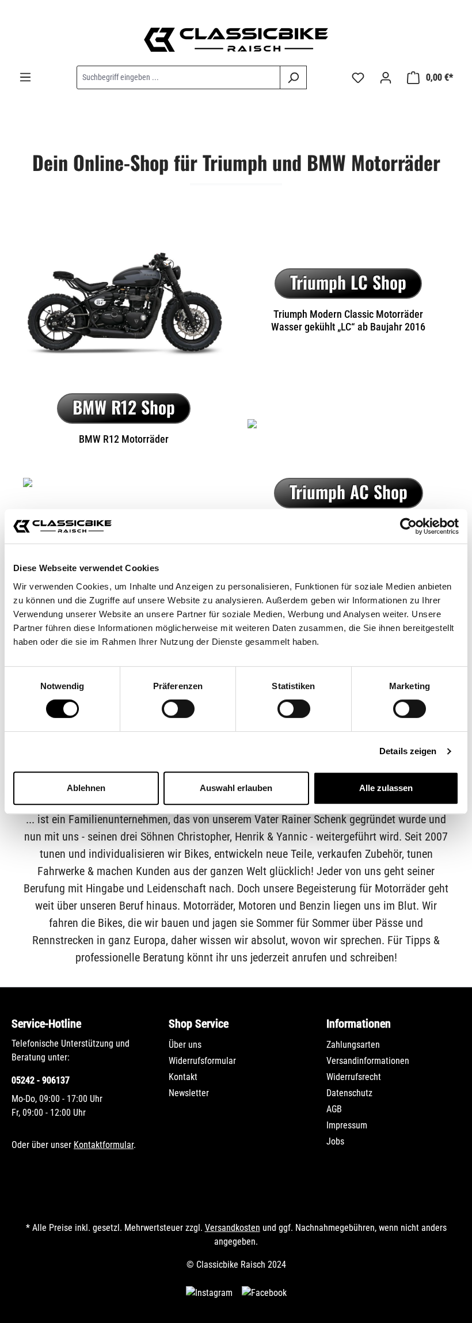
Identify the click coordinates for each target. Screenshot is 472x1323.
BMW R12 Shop (124, 407)
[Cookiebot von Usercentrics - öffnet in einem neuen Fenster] (408, 526)
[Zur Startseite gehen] (236, 40)
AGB (334, 1109)
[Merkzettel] (358, 77)
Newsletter (189, 1093)
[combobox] (178, 77)
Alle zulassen (386, 788)
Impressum (346, 1125)
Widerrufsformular (202, 1060)
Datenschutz (349, 1093)
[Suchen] (293, 77)
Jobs (335, 1141)
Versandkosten (232, 1227)
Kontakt (183, 1076)
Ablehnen (86, 788)
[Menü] (25, 77)
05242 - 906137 (41, 1080)
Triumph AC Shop (349, 491)
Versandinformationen (367, 1060)
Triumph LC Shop (348, 282)
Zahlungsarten (353, 1044)
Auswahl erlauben (236, 788)
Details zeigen (407, 751)
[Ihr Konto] (385, 77)
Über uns (185, 1044)
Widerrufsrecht (353, 1076)
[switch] (178, 708)
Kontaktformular (104, 1144)
